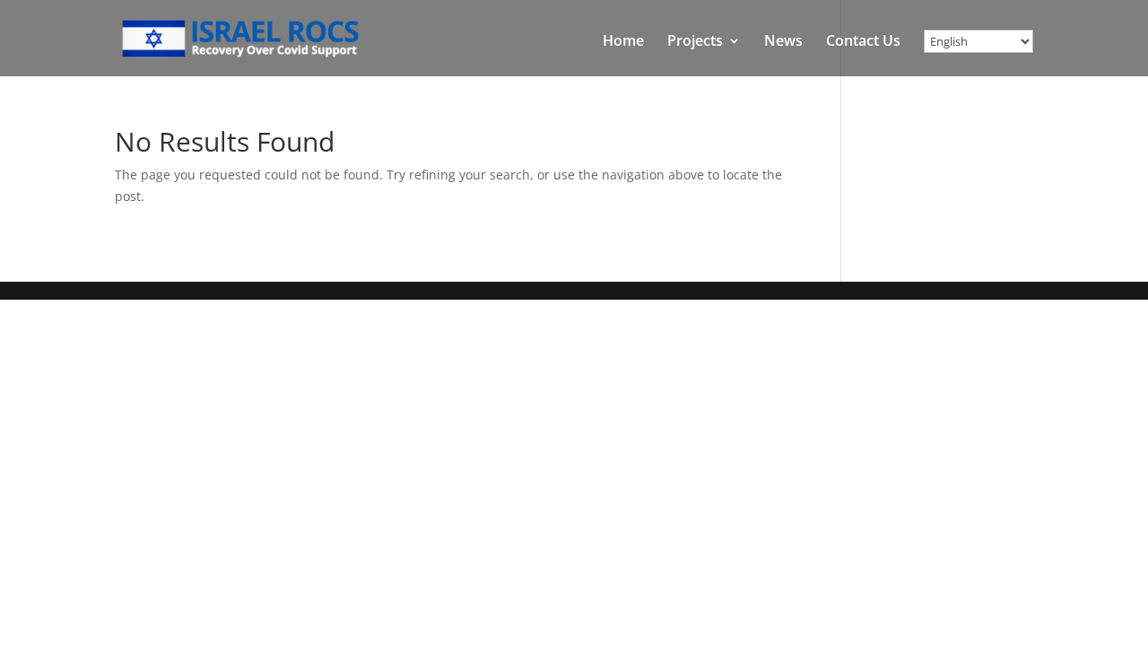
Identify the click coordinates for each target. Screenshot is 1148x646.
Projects (695, 42)
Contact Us (863, 42)
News (783, 42)
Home (623, 42)
